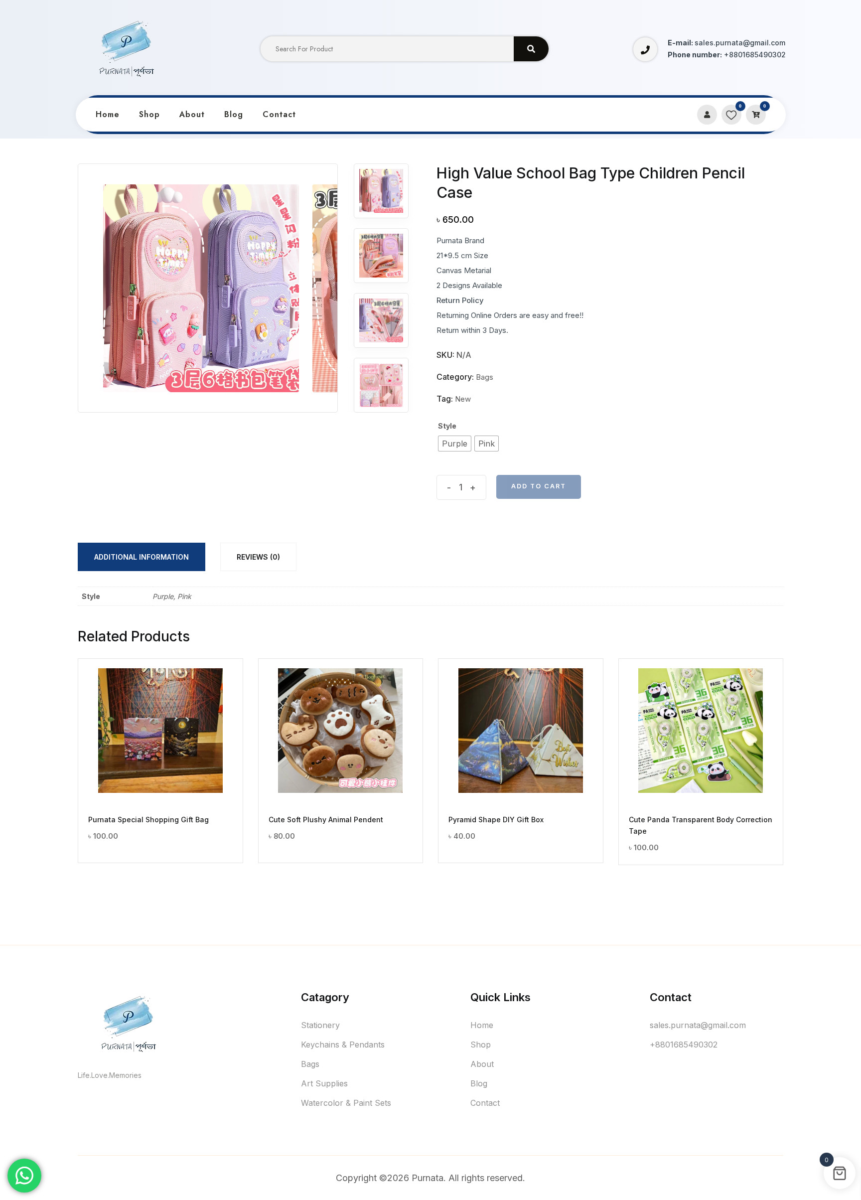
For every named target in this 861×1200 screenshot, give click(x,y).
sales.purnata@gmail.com (698, 1025)
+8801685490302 (684, 1045)
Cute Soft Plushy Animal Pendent (326, 819)
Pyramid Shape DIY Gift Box (496, 819)
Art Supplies (324, 1083)
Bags (484, 377)
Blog (233, 114)
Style (447, 426)
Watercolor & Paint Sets (346, 1103)
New (463, 399)
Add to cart (538, 486)
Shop (149, 114)
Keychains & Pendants (343, 1045)
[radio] (454, 443)
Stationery (320, 1025)
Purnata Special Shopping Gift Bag (148, 819)
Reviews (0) (258, 557)
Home (108, 114)
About (192, 114)
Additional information (141, 557)
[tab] (141, 557)
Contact (279, 114)
